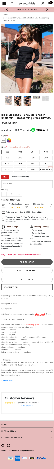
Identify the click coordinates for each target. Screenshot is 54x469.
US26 (20, 169)
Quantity (4, 189)
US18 (20, 163)
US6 (46, 152)
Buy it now (27, 279)
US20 (33, 163)
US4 (32, 152)
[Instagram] (8, 445)
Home (5, 15)
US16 (7, 163)
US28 (33, 169)
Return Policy (8, 380)
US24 (7, 169)
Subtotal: (5, 200)
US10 (20, 158)
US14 (46, 158)
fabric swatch (40, 314)
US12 (33, 158)
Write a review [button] (27, 406)
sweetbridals (27, 3)
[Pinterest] (2, 445)
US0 (7, 152)
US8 (7, 158)
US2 (20, 152)
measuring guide (32, 325)
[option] (27, 9)
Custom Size (46, 169)
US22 (46, 163)
